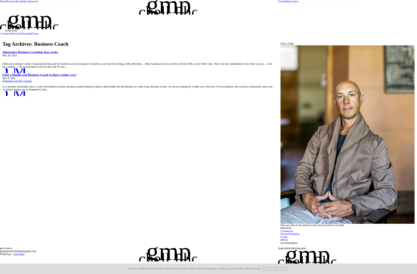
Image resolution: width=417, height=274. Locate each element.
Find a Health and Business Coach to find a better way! (39, 75)
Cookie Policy (280, 269)
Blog (287, 1)
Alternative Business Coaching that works (30, 52)
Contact (294, 1)
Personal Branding (15, 1)
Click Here (18, 254)
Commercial (31, 1)
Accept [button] (267, 269)
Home (3, 1)
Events (281, 1)
